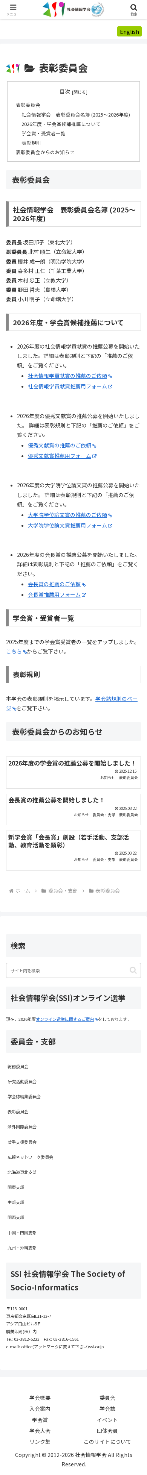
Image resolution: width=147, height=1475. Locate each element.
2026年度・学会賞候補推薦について (61, 123)
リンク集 (40, 1441)
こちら (14, 651)
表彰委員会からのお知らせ (45, 152)
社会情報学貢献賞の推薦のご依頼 (67, 375)
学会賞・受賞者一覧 (43, 133)
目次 (65, 91)
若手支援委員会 (22, 1142)
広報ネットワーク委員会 (30, 1157)
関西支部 (16, 1217)
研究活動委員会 (22, 1081)
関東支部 (16, 1187)
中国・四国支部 (22, 1232)
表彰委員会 (28, 104)
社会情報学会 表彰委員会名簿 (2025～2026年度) (75, 114)
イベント (107, 1419)
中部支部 (16, 1202)
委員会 (107, 1397)
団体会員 (107, 1430)
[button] (133, 970)
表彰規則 (31, 142)
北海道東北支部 (22, 1172)
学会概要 (40, 1397)
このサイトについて (107, 1441)
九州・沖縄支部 (22, 1248)
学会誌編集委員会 (24, 1096)
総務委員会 (18, 1066)
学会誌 (107, 1408)
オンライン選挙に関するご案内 (65, 1019)
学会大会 (40, 1430)
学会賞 (40, 1419)
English (129, 31)
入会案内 (40, 1408)
